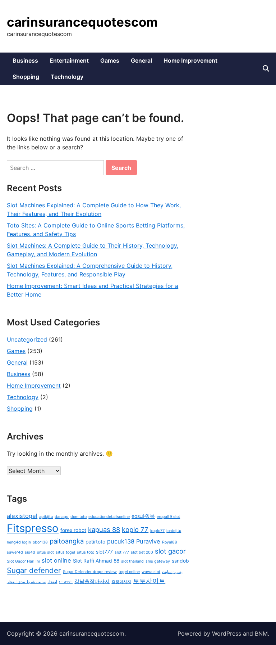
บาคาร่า (66, 581)
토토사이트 (149, 581)
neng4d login (19, 542)
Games (109, 60)
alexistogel (22, 515)
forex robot (73, 530)
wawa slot (151, 571)
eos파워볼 (143, 516)
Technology (67, 76)
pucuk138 (120, 541)
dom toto (78, 516)
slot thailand (132, 561)
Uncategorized (27, 339)
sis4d (30, 552)
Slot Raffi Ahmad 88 (96, 561)
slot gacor (170, 551)
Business (25, 60)
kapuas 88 (104, 529)
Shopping (26, 76)
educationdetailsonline (109, 516)
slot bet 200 (142, 552)
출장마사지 (121, 581)
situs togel (65, 552)
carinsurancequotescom (82, 22)
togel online (129, 571)
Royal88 (169, 542)
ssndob (180, 561)
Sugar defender (34, 570)
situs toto (85, 552)
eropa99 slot (168, 516)
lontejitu (173, 530)
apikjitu (46, 516)
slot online (56, 560)
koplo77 (157, 530)
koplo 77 (135, 529)
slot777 (104, 552)
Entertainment (69, 60)
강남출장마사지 (92, 581)
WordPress (226, 633)
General (141, 60)
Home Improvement (190, 60)
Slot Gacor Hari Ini (23, 561)
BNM (261, 633)
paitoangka (67, 541)
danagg (62, 516)
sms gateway (158, 561)
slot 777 (122, 552)
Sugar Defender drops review (90, 571)
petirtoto (95, 542)
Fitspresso (33, 528)
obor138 (40, 542)
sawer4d (15, 552)
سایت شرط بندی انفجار (26, 581)
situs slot (45, 552)
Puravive (148, 541)
